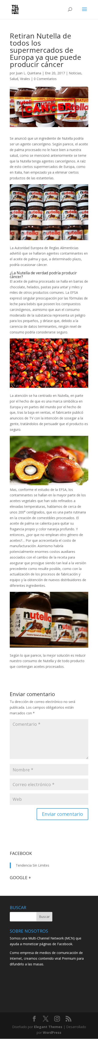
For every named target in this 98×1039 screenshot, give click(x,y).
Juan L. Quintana (28, 73)
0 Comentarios (45, 78)
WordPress (52, 1032)
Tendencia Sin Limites (32, 865)
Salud (14, 78)
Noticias (75, 73)
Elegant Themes (48, 1027)
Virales (25, 78)
